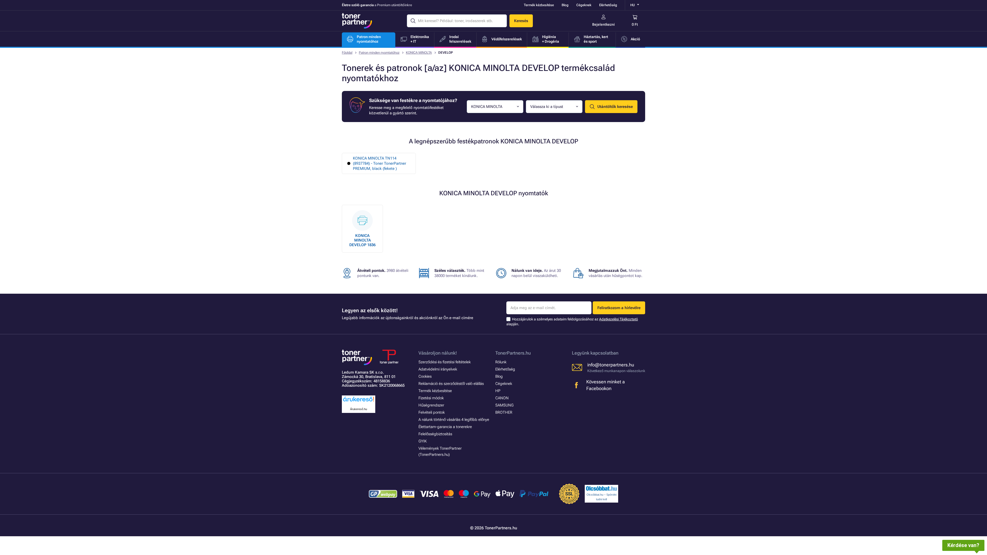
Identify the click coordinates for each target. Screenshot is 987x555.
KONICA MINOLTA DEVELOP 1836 (362, 240)
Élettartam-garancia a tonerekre (445, 426)
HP (497, 390)
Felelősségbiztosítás (435, 434)
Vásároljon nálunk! (437, 353)
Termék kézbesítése (539, 5)
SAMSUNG (504, 405)
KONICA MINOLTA (419, 52)
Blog (565, 5)
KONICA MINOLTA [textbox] (486, 106)
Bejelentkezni (603, 24)
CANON (502, 398)
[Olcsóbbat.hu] (601, 488)
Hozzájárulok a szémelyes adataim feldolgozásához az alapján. (572, 321)
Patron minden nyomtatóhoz (379, 52)
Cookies (425, 376)
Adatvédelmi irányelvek (437, 369)
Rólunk (500, 362)
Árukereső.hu (358, 409)
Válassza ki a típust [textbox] (546, 106)
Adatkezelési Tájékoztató (618, 319)
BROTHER (503, 412)
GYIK (422, 441)
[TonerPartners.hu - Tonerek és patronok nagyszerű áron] (357, 21)
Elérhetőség (608, 5)
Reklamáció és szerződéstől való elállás (451, 383)
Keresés (521, 20)
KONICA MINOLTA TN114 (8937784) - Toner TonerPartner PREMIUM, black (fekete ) (379, 163)
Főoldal (347, 52)
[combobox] (495, 106)
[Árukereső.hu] (358, 402)
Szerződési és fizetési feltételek (444, 362)
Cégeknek (583, 5)
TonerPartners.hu (513, 353)
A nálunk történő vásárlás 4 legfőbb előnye (453, 419)
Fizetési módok (431, 398)
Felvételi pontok (431, 412)
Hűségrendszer (431, 405)
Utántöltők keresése (615, 106)
